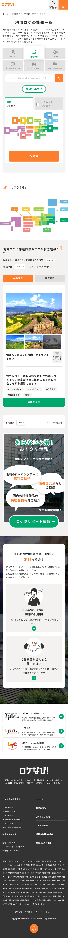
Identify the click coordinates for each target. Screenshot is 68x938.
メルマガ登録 (42, 825)
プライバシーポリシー (44, 912)
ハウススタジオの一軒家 (51, 884)
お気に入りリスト (44, 842)
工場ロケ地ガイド (52, 865)
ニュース (40, 799)
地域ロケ (16, 13)
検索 (35, 156)
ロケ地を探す (8, 807)
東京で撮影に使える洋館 (25, 877)
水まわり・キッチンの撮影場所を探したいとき (28, 880)
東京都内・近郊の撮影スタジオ (24, 888)
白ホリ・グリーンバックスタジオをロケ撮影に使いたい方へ (30, 896)
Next (64, 313)
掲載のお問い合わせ (45, 834)
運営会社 (18, 912)
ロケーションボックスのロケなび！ (33, 904)
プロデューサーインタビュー (14, 846)
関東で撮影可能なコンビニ (26, 900)
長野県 (51, 260)
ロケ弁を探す (8, 815)
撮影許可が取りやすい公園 (52, 861)
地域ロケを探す (9, 811)
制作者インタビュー (11, 850)
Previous (4, 313)
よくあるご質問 (43, 816)
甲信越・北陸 (30, 13)
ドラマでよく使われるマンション (42, 869)
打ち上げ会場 (8, 823)
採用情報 (28, 912)
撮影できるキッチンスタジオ (27, 873)
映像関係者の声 (9, 834)
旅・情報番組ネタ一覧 (12, 819)
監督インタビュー (10, 842)
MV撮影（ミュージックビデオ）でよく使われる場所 (22, 861)
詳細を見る (34, 402)
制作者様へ (41, 807)
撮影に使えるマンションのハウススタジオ (25, 884)
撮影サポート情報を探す (13, 827)
